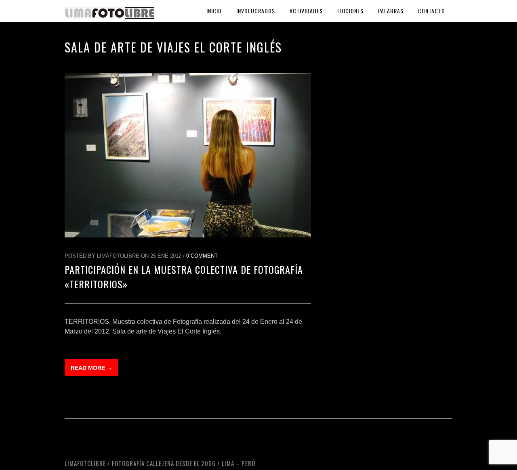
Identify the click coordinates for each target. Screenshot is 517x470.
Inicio (214, 10)
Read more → (91, 368)
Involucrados (255, 10)
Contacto (431, 10)
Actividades (306, 10)
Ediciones (350, 10)
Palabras (391, 10)
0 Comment (202, 256)
